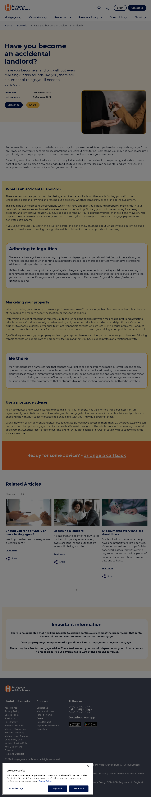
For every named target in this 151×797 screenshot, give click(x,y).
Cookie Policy (45, 781)
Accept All (79, 788)
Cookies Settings (15, 788)
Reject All (57, 788)
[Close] (88, 766)
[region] (47, 779)
